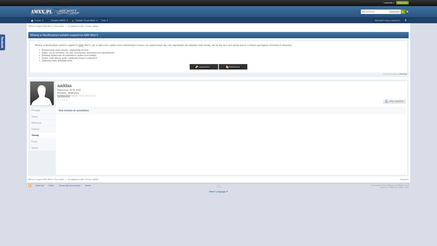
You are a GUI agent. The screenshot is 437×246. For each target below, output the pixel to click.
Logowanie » (389, 3)
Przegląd (35, 110)
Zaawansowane (407, 11)
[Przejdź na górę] (218, 186)
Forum (37, 20)
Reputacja (36, 122)
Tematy (35, 135)
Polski (51, 185)
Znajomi (35, 129)
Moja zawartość (396, 101)
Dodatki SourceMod (84, 20)
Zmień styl (39, 185)
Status (34, 116)
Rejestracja (402, 3)
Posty (34, 141)
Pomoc (88, 185)
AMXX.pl (392, 187)
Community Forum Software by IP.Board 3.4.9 (390, 185)
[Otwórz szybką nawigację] (405, 20)
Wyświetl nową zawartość (387, 20)
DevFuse (403, 74)
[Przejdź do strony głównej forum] (54, 11)
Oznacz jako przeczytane (69, 185)
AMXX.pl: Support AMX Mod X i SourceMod (46, 179)
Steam (34, 148)
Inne (103, 20)
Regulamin (404, 179)
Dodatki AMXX (58, 20)
